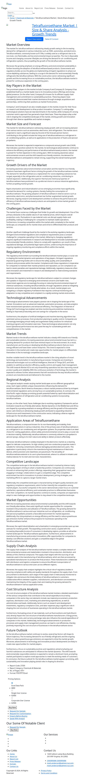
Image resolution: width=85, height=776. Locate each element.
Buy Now (12, 707)
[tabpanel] (42, 353)
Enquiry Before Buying (18, 716)
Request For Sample (17, 711)
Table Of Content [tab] (51, 39)
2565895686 (51, 760)
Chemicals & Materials (25, 18)
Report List (38, 8)
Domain (60, 8)
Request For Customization (20, 713)
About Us (29, 8)
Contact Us (69, 8)
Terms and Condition (49, 773)
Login (10, 15)
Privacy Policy (46, 770)
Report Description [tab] (34, 39)
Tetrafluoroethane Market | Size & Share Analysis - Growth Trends (54, 29)
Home (21, 8)
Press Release (50, 8)
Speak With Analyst (17, 718)
